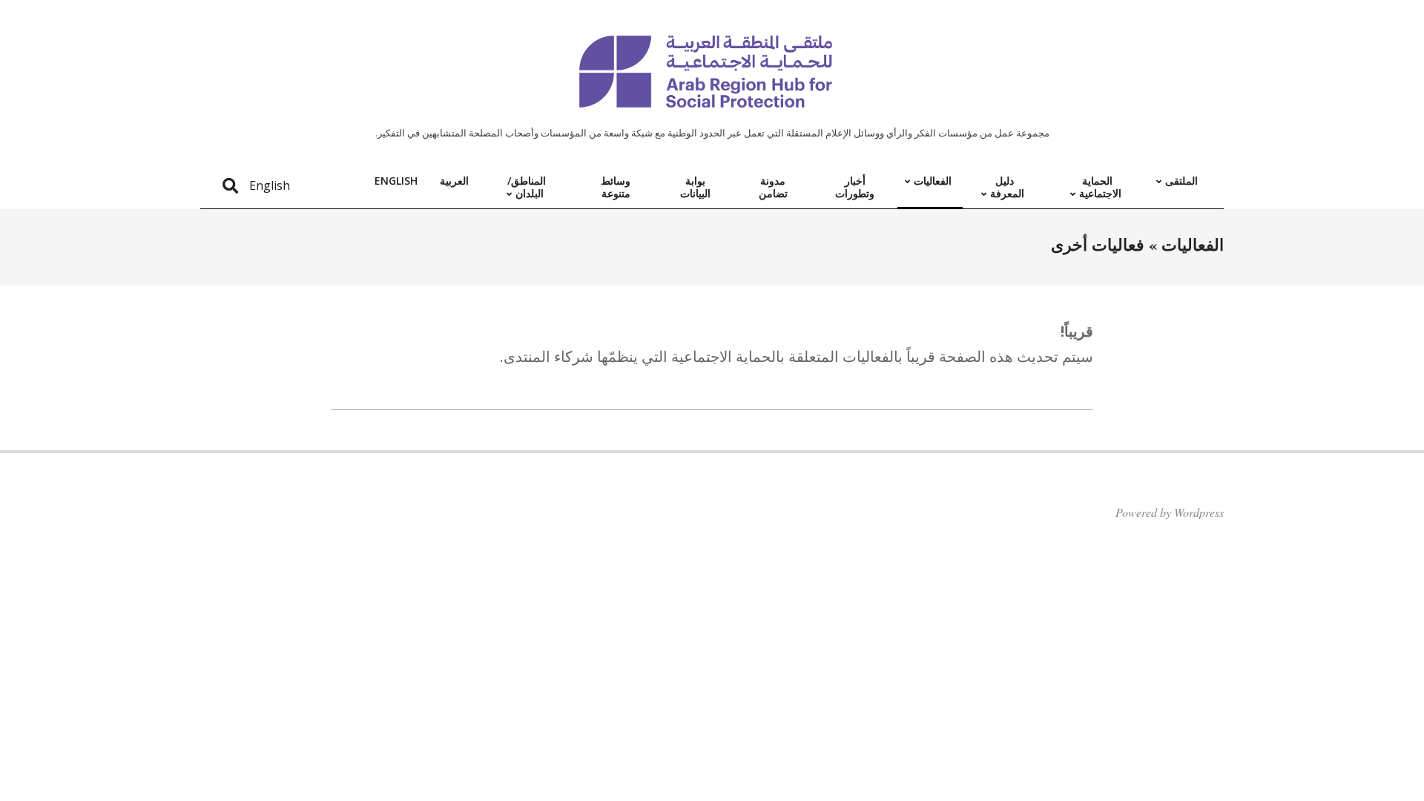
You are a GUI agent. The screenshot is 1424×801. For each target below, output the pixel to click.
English (269, 185)
